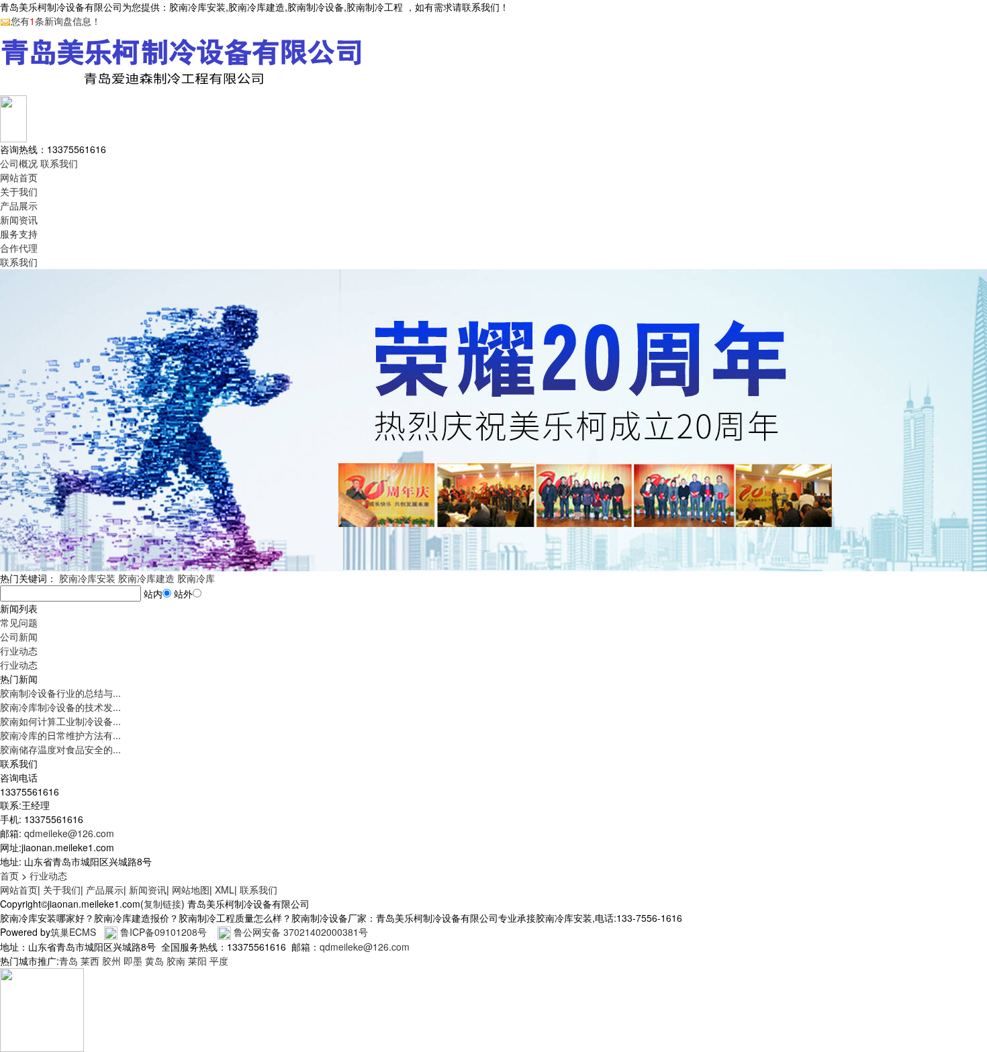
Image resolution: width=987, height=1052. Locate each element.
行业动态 (19, 650)
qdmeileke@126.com (69, 833)
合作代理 (19, 247)
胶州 (111, 960)
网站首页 (19, 177)
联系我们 (59, 163)
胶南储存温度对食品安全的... (60, 749)
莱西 (90, 960)
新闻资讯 (19, 219)
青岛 (68, 960)
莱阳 (197, 960)
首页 (9, 875)
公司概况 (19, 163)
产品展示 (19, 205)
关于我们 (19, 191)
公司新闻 (19, 636)
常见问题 (19, 622)
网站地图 (190, 889)
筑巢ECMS (73, 932)
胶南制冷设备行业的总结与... (60, 693)
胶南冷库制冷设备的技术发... (60, 707)
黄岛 (154, 960)
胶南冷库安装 (87, 578)
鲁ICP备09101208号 (163, 932)
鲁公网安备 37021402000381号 (301, 932)
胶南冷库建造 (146, 578)
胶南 (176, 960)
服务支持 (19, 233)
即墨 (133, 960)
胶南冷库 (196, 578)
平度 (218, 960)
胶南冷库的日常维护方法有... (60, 735)
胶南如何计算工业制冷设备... (60, 721)
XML (224, 889)
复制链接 (162, 903)
